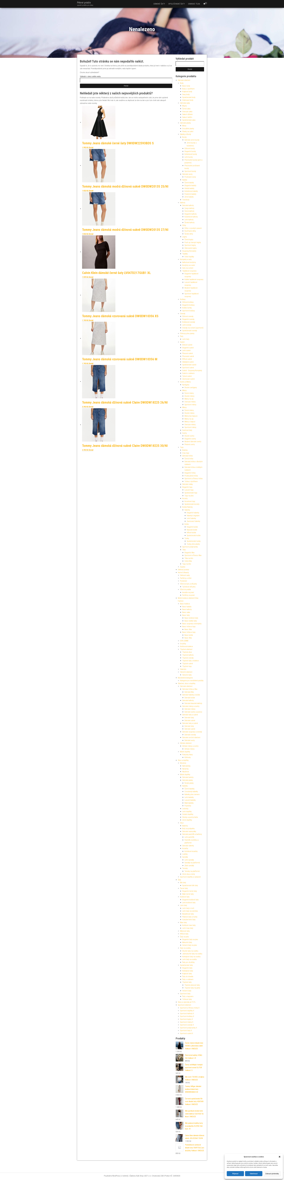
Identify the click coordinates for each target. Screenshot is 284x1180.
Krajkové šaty (187, 974)
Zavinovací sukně (188, 379)
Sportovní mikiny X (186, 1022)
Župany (182, 567)
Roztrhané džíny (190, 231)
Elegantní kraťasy (188, 305)
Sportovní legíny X (186, 1019)
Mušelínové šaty (188, 914)
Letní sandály (189, 860)
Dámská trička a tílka (189, 689)
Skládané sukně (188, 362)
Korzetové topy (189, 501)
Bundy (184, 137)
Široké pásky (189, 783)
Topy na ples (189, 496)
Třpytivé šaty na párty (192, 988)
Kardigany (185, 385)
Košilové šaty (184, 897)
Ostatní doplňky (187, 814)
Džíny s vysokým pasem (193, 228)
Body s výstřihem (188, 89)
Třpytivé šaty (187, 982)
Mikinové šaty (185, 931)
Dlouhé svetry (189, 436)
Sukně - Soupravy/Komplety (192, 370)
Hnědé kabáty (189, 188)
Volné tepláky (189, 257)
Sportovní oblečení (184, 1005)
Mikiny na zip (188, 399)
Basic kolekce (185, 604)
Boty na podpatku (188, 828)
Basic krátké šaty (190, 621)
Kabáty (184, 180)
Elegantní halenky (193, 513)
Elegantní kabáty (190, 185)
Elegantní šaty (187, 968)
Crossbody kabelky (191, 791)
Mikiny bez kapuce (190, 416)
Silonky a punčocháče (190, 817)
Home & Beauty (183, 572)
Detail (91, 147)
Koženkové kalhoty (191, 217)
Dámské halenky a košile (191, 695)
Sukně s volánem (188, 373)
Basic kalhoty (187, 609)
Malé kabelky (189, 803)
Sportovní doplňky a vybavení (190, 877)
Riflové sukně (187, 359)
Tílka (184, 550)
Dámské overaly (190, 735)
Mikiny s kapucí (189, 422)
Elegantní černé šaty (189, 891)
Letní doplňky (187, 811)
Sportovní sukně (188, 368)
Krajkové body (187, 91)
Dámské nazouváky (189, 831)
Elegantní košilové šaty (190, 900)
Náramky (185, 769)
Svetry (184, 433)
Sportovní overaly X (187, 1025)
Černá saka (186, 109)
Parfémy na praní (188, 595)
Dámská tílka (194, 4)
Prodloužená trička (191, 476)
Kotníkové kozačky (191, 851)
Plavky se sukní (187, 131)
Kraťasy (182, 299)
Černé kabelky (189, 789)
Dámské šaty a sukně (190, 715)
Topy (181, 447)
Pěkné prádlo (84, 2)
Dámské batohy (187, 777)
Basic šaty (186, 615)
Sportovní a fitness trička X (189, 1008)
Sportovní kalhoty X (187, 1013)
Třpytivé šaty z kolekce (190, 661)
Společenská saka (188, 120)
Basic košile (188, 635)
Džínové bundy (189, 148)
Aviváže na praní (188, 592)
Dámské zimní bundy (191, 140)
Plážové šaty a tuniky (189, 917)
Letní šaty (185, 339)
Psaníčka (187, 806)
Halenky (187, 510)
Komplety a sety (186, 259)
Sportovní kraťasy (188, 311)
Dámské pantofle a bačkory (192, 834)
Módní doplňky (185, 752)
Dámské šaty (159, 4)
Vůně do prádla (185, 589)
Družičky (183, 644)
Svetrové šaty (187, 430)
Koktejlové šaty (187, 971)
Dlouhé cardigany (190, 387)
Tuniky (186, 538)
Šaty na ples (184, 937)
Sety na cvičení (187, 268)
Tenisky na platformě (192, 871)
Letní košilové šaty (188, 903)
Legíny (184, 237)
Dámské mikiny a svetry (190, 706)
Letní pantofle (189, 837)
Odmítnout (254, 1174)
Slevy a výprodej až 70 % (186, 1002)
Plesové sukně (187, 353)
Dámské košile (189, 698)
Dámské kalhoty (188, 205)
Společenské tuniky (194, 541)
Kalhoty (182, 203)
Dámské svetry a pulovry (193, 712)
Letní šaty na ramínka (190, 911)
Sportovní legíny (190, 245)
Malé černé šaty (188, 894)
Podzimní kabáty (190, 194)
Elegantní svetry (190, 439)
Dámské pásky (187, 780)
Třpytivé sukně (187, 663)
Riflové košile (191, 533)
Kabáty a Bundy (185, 134)
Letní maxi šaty (187, 928)
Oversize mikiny (190, 402)
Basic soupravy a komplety (191, 624)
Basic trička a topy (188, 626)
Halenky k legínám (193, 516)
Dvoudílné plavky (188, 129)
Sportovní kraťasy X (187, 1016)
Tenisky (185, 868)
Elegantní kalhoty (190, 214)
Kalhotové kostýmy (189, 262)
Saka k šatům (187, 117)
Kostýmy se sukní (188, 265)
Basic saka (186, 612)
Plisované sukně (188, 356)
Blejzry (184, 106)
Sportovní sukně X (186, 1033)
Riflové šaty (184, 934)
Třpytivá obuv (187, 652)
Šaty (181, 336)
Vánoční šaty (187, 675)
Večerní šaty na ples (189, 945)
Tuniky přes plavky (193, 544)
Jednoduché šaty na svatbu (192, 954)
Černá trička (188, 459)
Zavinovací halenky (193, 521)
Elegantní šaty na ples (190, 939)
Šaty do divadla (187, 976)
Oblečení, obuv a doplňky (186, 683)
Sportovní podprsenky (190, 547)
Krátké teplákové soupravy (193, 279)
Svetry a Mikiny (185, 382)
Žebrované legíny (190, 248)
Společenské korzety (191, 504)
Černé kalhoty (189, 211)
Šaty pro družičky (188, 962)
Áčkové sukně (187, 345)
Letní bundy (188, 157)
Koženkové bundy (190, 154)
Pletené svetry (189, 444)
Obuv (182, 823)
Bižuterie (183, 763)
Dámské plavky (185, 123)
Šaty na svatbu (185, 948)
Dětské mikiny (189, 749)
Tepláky (185, 254)
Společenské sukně (189, 365)
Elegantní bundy (190, 151)
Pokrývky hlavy (187, 755)
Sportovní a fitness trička (193, 478)
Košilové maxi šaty (189, 925)
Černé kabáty (189, 183)
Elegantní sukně (188, 348)
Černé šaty (184, 888)
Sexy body (186, 94)
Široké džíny (188, 234)
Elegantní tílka (189, 553)
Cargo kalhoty (189, 208)
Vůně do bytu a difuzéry (188, 584)
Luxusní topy (188, 490)
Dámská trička (187, 456)
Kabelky (185, 786)
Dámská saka (185, 103)
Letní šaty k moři (188, 908)
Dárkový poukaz (183, 570)
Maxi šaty (183, 922)
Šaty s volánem (187, 979)
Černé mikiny (189, 393)
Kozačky (185, 848)
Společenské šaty (176, 4)
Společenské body (188, 97)
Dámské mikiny (189, 709)
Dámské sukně (189, 720)
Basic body (186, 86)
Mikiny (184, 390)
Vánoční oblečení (186, 672)
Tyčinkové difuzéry (188, 587)
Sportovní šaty (185, 994)
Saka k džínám (187, 114)
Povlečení (183, 581)
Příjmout (235, 1174)
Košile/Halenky (187, 507)
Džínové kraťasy (188, 302)
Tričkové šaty (187, 999)
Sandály (185, 857)
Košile (186, 524)
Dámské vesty (187, 174)
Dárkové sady (185, 575)
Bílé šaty (183, 882)
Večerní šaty (186, 991)
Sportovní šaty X (186, 1030)
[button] (279, 1157)
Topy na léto (186, 564)
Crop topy (185, 453)
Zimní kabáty (189, 197)
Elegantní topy (187, 487)
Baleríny (185, 826)
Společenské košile (193, 535)
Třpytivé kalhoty (188, 655)
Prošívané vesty (190, 177)
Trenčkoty (185, 200)
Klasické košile (192, 530)
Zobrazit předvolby (272, 1174)
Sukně (182, 342)
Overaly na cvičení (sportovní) (192, 328)
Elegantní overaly (188, 319)
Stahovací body (187, 100)
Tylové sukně (187, 376)
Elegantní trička (189, 473)
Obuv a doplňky (183, 760)
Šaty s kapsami (187, 996)
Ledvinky (185, 809)
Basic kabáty (186, 607)
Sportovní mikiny (190, 405)
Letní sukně (186, 350)
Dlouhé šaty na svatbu (190, 951)
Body (181, 83)
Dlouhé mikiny (189, 396)
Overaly (182, 314)
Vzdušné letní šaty (188, 920)
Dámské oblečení (184, 80)
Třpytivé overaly (188, 658)
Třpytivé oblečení (186, 649)
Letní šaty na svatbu (189, 959)
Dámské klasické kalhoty (193, 703)
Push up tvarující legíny (192, 242)
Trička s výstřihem (191, 481)
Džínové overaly (187, 316)
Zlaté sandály (189, 865)
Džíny (184, 225)
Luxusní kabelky (190, 800)
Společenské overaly (189, 331)
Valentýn (183, 669)
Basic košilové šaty (191, 618)
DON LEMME (184, 641)
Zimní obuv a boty (188, 874)
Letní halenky (191, 518)
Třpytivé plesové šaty (192, 985)
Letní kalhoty (188, 220)
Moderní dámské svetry (192, 441)
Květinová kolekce (186, 646)
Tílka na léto (188, 558)
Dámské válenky (188, 846)
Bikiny (184, 126)
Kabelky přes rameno (192, 794)
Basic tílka (188, 629)
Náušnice (185, 772)
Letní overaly (186, 325)
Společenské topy (190, 493)
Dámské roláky (187, 484)
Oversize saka (187, 112)
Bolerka (184, 450)
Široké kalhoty (189, 222)
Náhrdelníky (186, 766)
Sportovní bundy (190, 171)
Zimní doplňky (187, 820)
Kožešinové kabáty (191, 191)
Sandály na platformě (192, 863)
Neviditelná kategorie (185, 678)
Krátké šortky (187, 308)
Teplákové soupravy (189, 271)
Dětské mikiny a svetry (190, 746)
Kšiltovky (187, 757)
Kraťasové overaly (188, 322)
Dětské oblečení (185, 743)
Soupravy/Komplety (189, 251)
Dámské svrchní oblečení (191, 737)
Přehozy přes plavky (187, 333)
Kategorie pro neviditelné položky (191, 680)
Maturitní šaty (187, 942)
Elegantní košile (192, 527)
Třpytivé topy (187, 666)
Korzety (185, 498)
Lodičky (185, 854)
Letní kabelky (189, 797)
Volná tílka (188, 561)
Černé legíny (188, 239)
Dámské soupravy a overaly (192, 732)
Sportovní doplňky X (187, 1011)
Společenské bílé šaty (190, 885)
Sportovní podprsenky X (188, 1028)
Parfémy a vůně (185, 578)
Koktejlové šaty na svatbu (191, 957)
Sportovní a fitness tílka (192, 555)
